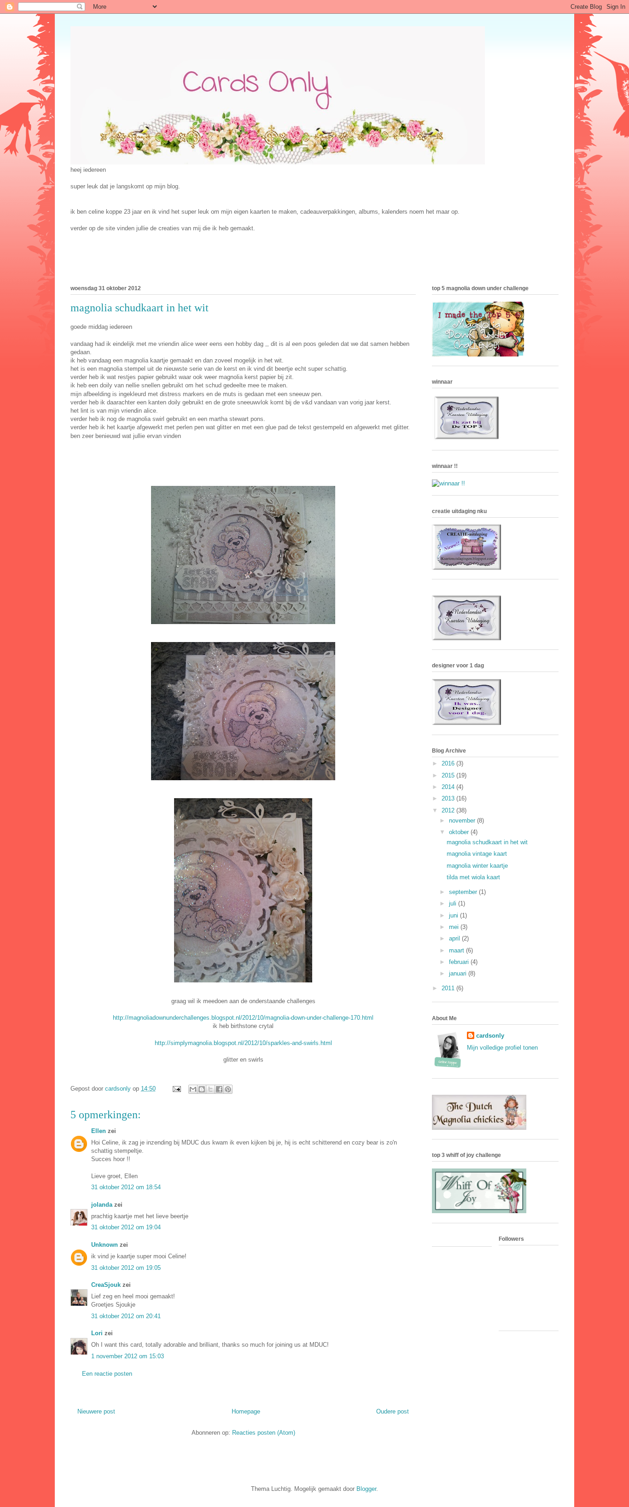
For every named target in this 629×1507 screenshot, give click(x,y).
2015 (449, 775)
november (463, 820)
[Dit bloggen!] (201, 1089)
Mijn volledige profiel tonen (502, 1047)
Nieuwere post (96, 1411)
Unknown (104, 1244)
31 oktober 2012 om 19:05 (126, 1267)
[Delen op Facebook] (219, 1089)
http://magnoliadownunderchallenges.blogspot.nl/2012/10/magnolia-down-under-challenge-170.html (243, 1017)
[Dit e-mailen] (193, 1089)
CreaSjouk (106, 1284)
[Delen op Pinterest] (228, 1089)
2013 (449, 798)
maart (457, 950)
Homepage (246, 1411)
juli (453, 903)
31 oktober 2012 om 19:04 (126, 1227)
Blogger (366, 1488)
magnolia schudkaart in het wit (487, 842)
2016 (449, 763)
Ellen (98, 1130)
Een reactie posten (107, 1373)
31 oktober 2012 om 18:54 (126, 1187)
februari (460, 961)
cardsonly (490, 1035)
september (464, 891)
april (455, 938)
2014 (449, 786)
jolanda (101, 1204)
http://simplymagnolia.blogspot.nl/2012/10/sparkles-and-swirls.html (243, 1043)
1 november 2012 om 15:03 (127, 1356)
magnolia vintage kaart (477, 853)
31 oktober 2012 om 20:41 (126, 1316)
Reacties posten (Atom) (263, 1432)
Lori (97, 1333)
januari (458, 973)
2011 (449, 988)
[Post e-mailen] (176, 1088)
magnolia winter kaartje (477, 865)
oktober (460, 832)
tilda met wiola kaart (473, 877)
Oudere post (392, 1411)
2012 (449, 810)
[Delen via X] (210, 1089)
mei (454, 926)
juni (454, 915)
